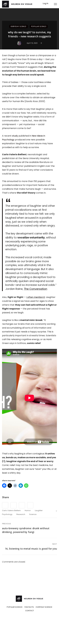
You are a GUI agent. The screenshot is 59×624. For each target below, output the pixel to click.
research (20, 514)
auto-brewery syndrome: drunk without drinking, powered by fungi (25, 530)
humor (28, 510)
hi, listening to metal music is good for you (31, 548)
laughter (39, 510)
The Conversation (35, 289)
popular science (38, 26)
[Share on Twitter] (13, 505)
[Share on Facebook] (5, 505)
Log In (45, 3)
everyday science (18, 26)
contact (29, 610)
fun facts (29, 607)
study (15, 135)
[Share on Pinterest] (22, 505)
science (32, 514)
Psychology (7, 514)
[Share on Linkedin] (30, 505)
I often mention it (35, 297)
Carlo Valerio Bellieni (11, 510)
